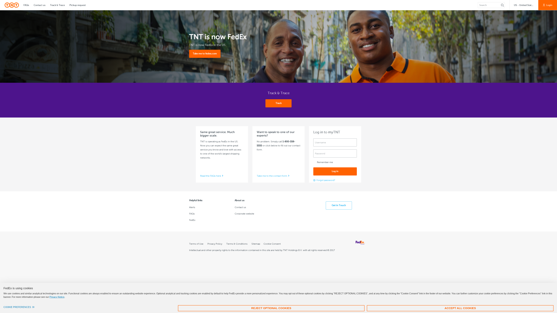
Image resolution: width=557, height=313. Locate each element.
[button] (524, 5)
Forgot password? (326, 180)
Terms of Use (196, 244)
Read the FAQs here (210, 176)
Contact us (39, 5)
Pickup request (77, 5)
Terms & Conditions (236, 244)
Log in (335, 171)
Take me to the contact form (272, 176)
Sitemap (256, 244)
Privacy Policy (214, 244)
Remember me (324, 162)
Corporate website (244, 214)
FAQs (26, 5)
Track (279, 103)
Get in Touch (339, 205)
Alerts (192, 207)
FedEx (192, 220)
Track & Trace (57, 5)
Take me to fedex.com (205, 54)
